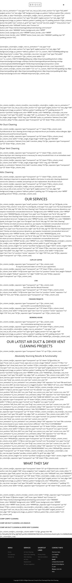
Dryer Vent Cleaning (29, 554)
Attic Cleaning (27, 557)
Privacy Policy (41, 554)
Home (9, 552)
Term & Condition (43, 557)
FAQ (39, 559)
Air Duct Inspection (29, 564)
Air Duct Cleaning (28, 552)
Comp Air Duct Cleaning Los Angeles (15, 523)
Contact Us (11, 557)
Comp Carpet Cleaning (9, 519)
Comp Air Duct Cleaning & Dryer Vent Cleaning (19, 527)
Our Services (11, 554)
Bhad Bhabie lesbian (55, 182)
